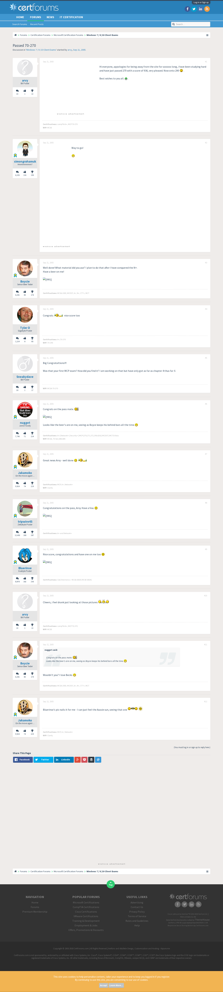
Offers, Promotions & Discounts (86, 930)
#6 (206, 404)
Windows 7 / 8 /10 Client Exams (41, 49)
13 (32, 94)
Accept (103, 985)
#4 (206, 309)
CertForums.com (202, 925)
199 (32, 175)
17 (32, 390)
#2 (206, 142)
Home (20, 17)
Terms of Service (137, 916)
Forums (35, 17)
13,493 (17, 535)
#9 (206, 549)
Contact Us (137, 907)
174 (32, 295)
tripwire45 (25, 521)
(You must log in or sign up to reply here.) (192, 747)
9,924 (17, 486)
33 (17, 94)
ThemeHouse (202, 919)
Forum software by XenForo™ (188, 914)
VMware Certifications (86, 916)
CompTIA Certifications (86, 907)
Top (111, 884)
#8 (206, 503)
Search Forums (19, 24)
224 (32, 436)
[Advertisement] (70, 87)
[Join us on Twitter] (194, 8)
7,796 (17, 436)
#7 (206, 454)
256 (32, 581)
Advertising (137, 902)
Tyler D (25, 328)
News (50, 17)
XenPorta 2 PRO (174, 923)
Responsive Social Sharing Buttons (180, 925)
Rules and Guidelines (137, 920)
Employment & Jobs (86, 925)
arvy (70, 49)
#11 (205, 644)
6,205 (17, 175)
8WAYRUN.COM (202, 923)
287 (32, 535)
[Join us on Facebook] (187, 8)
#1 (206, 61)
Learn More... (116, 985)
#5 (206, 358)
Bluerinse (25, 568)
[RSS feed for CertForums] (207, 8)
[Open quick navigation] (207, 35)
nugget (25, 422)
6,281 (17, 295)
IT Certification (71, 17)
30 (17, 390)
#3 (206, 262)
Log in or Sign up (201, 2)
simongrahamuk (25, 161)
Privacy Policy (137, 911)
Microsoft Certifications (86, 902)
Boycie (25, 281)
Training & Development (86, 920)
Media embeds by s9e (188, 917)
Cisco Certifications (86, 911)
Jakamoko (25, 473)
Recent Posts (37, 24)
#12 (205, 701)
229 (32, 486)
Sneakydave (24, 376)
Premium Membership (34, 911)
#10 (205, 595)
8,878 (17, 581)
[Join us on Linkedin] (200, 8)
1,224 (17, 341)
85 (32, 341)
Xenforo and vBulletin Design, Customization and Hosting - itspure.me (139, 948)
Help (137, 925)
